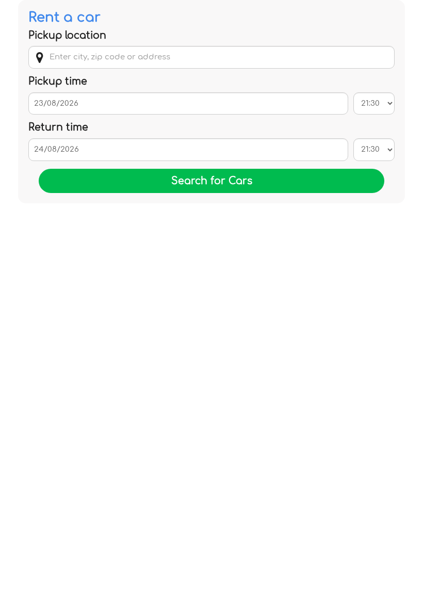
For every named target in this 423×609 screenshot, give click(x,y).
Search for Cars (211, 180)
